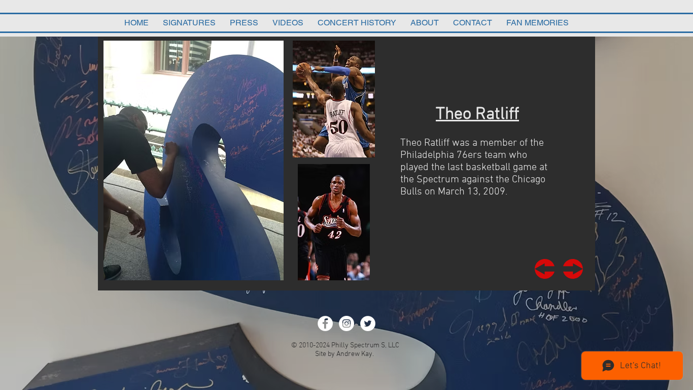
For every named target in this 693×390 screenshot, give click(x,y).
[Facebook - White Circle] (325, 323)
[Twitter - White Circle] (367, 323)
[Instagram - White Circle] (346, 323)
